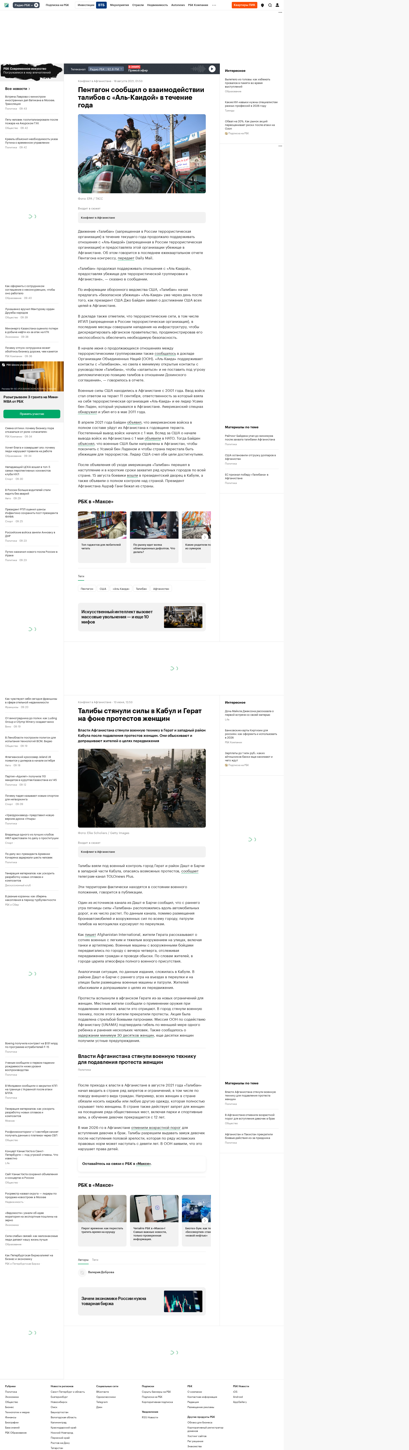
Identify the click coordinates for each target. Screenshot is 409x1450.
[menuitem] (57, 5)
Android (238, 1435)
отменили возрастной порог (156, 1166)
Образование (13, 298)
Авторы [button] (83, 1298)
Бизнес (9, 1446)
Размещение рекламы (200, 1446)
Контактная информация (202, 1435)
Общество (11, 128)
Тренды (229, 110)
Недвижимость (14, 1201)
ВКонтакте (102, 1430)
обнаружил (87, 450)
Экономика (12, 336)
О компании (194, 1430)
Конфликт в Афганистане (94, 80)
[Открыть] (31, 5)
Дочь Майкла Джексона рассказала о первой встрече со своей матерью (249, 751)
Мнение (10, 1120)
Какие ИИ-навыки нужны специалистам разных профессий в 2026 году (251, 103)
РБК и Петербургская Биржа (22, 1263)
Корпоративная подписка (157, 1441)
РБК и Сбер (12, 904)
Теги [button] (81, 615)
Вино (8, 726)
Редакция (193, 1441)
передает (126, 257)
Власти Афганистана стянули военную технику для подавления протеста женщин (137, 1098)
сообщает (190, 909)
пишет (90, 973)
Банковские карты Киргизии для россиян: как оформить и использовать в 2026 (251, 772)
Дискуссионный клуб (18, 885)
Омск (54, 1446)
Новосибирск (59, 1441)
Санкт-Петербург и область (68, 1430)
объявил (134, 460)
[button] (262, 5)
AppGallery (240, 1441)
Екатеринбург (59, 1435)
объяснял (86, 482)
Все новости (16, 89)
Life (7, 1163)
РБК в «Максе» (96, 540)
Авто (8, 498)
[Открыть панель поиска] (270, 5)
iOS (235, 1430)
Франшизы (11, 707)
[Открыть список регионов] (262, 5)
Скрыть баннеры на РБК (156, 1430)
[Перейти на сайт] (32, 72)
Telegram (102, 1441)
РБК (80, 371)
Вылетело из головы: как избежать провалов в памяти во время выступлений (247, 82)
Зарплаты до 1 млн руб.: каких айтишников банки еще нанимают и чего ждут (249, 795)
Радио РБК (22, 5)
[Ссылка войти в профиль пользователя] (277, 4)
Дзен (99, 1446)
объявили (153, 476)
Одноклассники (106, 1435)
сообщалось (165, 392)
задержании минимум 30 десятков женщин (116, 1073)
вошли (132, 514)
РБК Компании (13, 356)
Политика (11, 108)
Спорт (9, 478)
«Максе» (143, 1203)
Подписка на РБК (152, 1435)
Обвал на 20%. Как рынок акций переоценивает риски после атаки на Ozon (250, 124)
